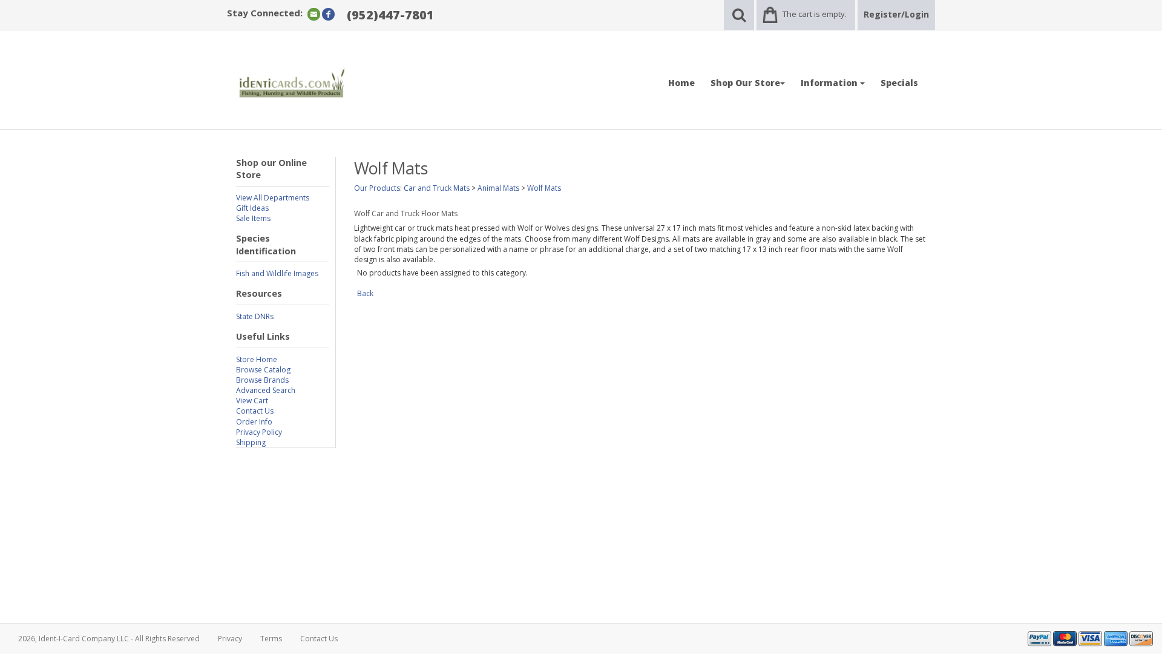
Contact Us (255, 411)
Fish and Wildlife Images (277, 273)
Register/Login (896, 14)
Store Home (256, 359)
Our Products (377, 188)
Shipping (251, 442)
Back (365, 293)
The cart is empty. (815, 13)
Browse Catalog (263, 370)
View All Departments (272, 198)
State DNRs (255, 316)
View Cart (252, 400)
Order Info (254, 422)
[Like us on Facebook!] (328, 13)
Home (681, 82)
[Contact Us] (313, 13)
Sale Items (253, 218)
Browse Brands (262, 380)
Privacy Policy (259, 432)
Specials (899, 82)
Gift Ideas (252, 208)
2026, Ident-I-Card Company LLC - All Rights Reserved (109, 638)
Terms (271, 638)
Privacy (230, 638)
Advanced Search (265, 390)
